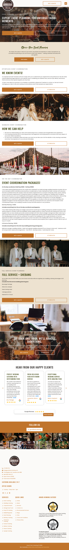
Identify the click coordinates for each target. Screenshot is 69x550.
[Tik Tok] (7, 493)
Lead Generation (45, 547)
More (16, 396)
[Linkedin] (9, 493)
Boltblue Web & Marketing (34, 547)
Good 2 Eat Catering (32, 545)
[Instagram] (5, 493)
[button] (66, 3)
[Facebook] (3, 493)
